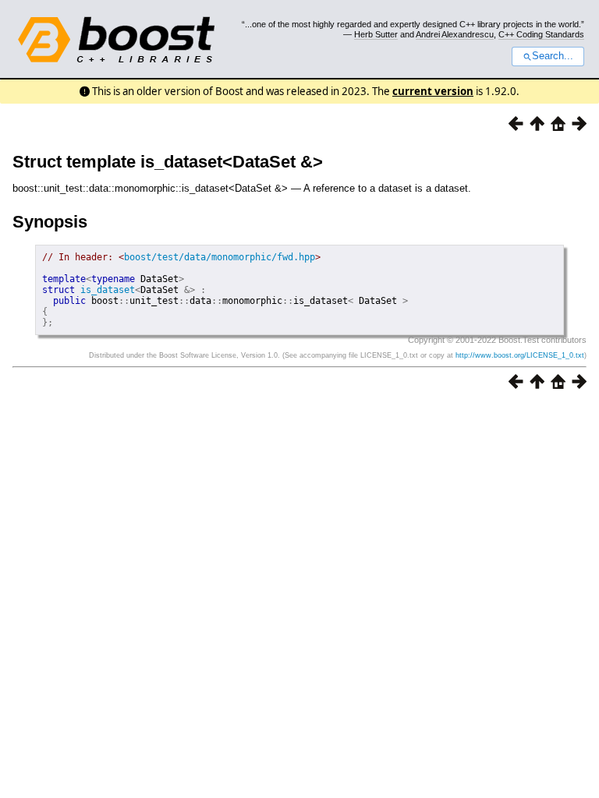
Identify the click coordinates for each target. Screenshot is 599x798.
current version (432, 91)
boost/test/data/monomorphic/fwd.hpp (219, 257)
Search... (552, 56)
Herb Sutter (376, 34)
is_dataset (107, 289)
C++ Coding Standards (541, 34)
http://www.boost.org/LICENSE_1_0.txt (519, 355)
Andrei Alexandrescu (455, 34)
